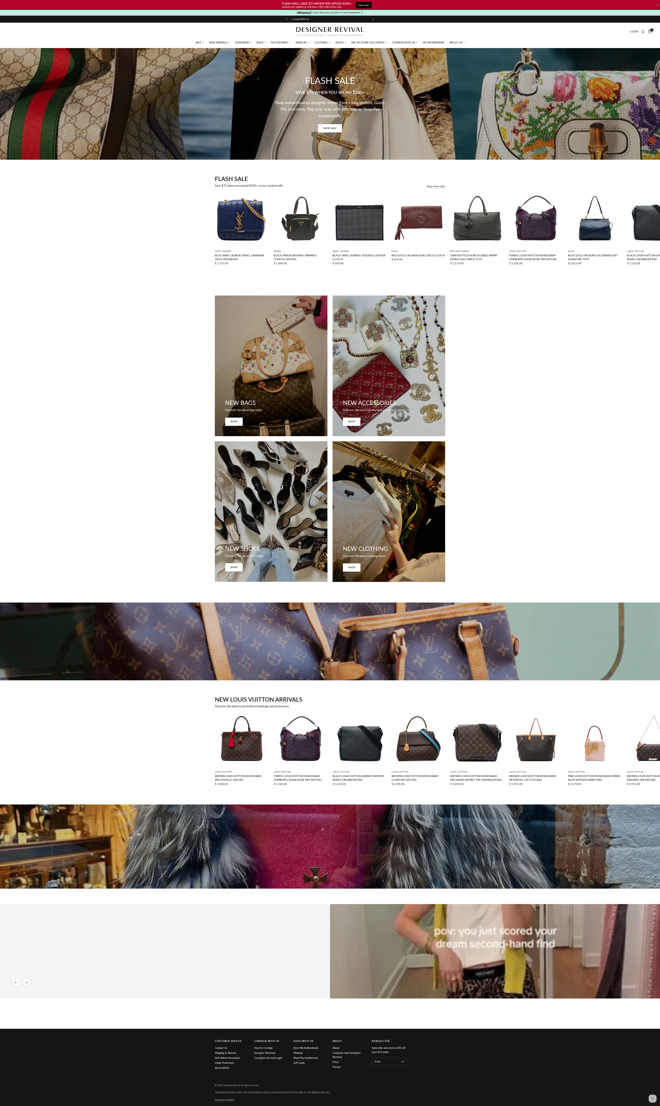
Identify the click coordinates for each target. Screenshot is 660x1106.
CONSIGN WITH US (403, 42)
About (336, 1047)
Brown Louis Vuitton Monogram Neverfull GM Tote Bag (532, 777)
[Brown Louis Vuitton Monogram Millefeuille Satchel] (242, 740)
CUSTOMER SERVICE (228, 1041)
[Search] (643, 31)
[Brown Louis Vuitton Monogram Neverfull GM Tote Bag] (536, 740)
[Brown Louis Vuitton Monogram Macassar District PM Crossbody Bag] (477, 740)
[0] (648, 31)
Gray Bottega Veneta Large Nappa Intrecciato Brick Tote (473, 257)
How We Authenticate (305, 1047)
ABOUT (337, 1041)
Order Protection (224, 1062)
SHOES (339, 42)
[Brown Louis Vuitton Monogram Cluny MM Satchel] (418, 740)
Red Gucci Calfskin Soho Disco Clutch (418, 255)
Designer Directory (265, 1052)
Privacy (337, 1066)
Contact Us (221, 1047)
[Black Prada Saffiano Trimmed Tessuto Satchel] (301, 220)
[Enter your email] (402, 1061)
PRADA (277, 251)
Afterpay (298, 1052)
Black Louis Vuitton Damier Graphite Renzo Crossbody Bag (358, 777)
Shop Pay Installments (305, 1057)
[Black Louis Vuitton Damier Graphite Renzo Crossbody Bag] (359, 740)
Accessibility (222, 1067)
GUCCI (395, 251)
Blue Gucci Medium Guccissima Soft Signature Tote (593, 257)
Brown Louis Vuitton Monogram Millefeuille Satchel (238, 777)
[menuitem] (200, 42)
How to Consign (263, 1047)
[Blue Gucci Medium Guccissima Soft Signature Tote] (595, 220)
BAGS (260, 42)
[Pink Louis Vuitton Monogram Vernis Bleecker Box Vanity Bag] (595, 740)
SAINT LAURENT (223, 251)
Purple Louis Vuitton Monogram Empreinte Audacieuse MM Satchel (533, 257)
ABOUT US (455, 42)
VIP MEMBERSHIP (433, 42)
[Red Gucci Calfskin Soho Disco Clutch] (418, 220)
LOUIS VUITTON (517, 251)
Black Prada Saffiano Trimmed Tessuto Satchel (295, 257)
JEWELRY (301, 42)
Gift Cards (299, 1062)
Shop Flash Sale (436, 186)
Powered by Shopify (224, 1099)
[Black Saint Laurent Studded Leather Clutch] (359, 220)
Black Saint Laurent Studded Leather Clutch (359, 257)
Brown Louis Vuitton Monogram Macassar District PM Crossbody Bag (476, 777)
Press (336, 1061)
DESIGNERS (242, 42)
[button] (330, 128)
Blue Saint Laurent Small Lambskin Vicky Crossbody (239, 257)
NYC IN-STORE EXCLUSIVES (367, 42)
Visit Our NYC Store (355, 19)
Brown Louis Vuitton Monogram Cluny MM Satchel (415, 777)
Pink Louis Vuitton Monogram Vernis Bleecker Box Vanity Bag (594, 777)
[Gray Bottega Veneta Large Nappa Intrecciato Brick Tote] (477, 220)
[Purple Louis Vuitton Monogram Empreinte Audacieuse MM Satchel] (536, 220)
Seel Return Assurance (227, 1057)
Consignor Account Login (268, 1057)
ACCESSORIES (279, 42)
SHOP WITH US (303, 1041)
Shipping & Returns (225, 1052)
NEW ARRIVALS (218, 42)
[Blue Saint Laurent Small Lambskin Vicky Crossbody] (242, 220)
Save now (364, 5)
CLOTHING (321, 42)
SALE (198, 42)
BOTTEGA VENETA (459, 251)
